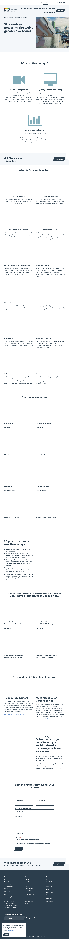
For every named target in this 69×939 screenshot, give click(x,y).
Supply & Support (8, 886)
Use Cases (49, 884)
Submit (19, 849)
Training (6, 888)
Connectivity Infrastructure (11, 884)
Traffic (27, 903)
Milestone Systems (9, 897)
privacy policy (35, 839)
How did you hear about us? (23, 808)
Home (5, 17)
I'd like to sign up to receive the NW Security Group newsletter (33, 843)
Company (39, 792)
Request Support (61, 2)
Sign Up (30, 918)
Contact (48, 889)
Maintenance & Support (10, 879)
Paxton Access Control (10, 907)
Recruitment (49, 901)
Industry (27, 886)
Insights (46, 12)
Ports (26, 884)
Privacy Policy (31, 935)
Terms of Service (40, 936)
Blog (47, 879)
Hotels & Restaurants (30, 899)
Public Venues (29, 888)
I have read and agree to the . (28, 839)
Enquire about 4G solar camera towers (47, 719)
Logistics (27, 882)
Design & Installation (9, 882)
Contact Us (52, 12)
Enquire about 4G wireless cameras (14, 714)
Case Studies (49, 882)
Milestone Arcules (9, 899)
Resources (49, 886)
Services (29, 8)
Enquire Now (60, 10)
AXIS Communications (9, 894)
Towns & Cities (29, 901)
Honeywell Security (9, 903)
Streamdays (45, 8)
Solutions (23, 8)
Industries (35, 8)
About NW (52, 8)
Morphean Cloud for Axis (10, 905)
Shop (40, 8)
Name (17, 792)
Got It (6, 934)
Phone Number (41, 800)
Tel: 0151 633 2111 (49, 2)
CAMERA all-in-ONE (9, 901)
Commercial (28, 890)
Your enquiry (19, 816)
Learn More (7, 427)
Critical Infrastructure (30, 897)
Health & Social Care (30, 895)
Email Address (19, 800)
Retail (26, 892)
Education (27, 879)
